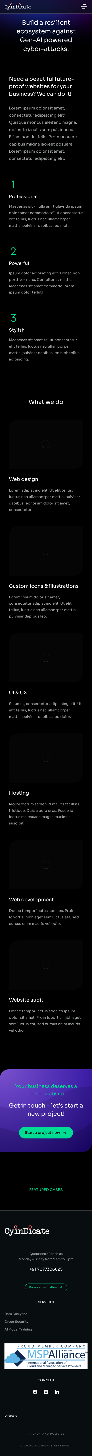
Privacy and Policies (46, 1433)
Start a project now (42, 1132)
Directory (10, 1415)
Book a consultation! (43, 1287)
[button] (84, 6)
